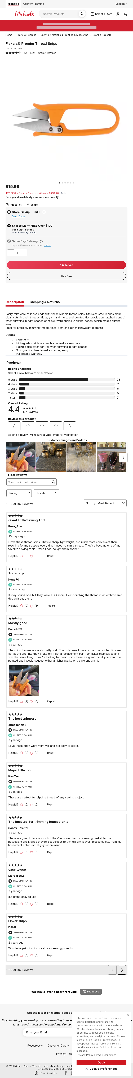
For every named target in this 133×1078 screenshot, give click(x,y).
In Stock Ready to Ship (24, 232)
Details (64, 193)
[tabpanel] (66, 331)
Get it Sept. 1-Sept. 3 (23, 229)
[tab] (15, 302)
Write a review (47, 52)
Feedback (93, 991)
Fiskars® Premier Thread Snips (31, 43)
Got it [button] (101, 1062)
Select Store (18, 216)
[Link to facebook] (65, 1073)
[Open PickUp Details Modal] (44, 212)
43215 (47, 245)
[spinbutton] (17, 252)
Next (130, 120)
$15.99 (12, 186)
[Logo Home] (24, 13)
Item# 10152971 (14, 48)
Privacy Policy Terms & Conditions (96, 1054)
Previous (3, 120)
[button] (101, 1068)
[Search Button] (82, 13)
